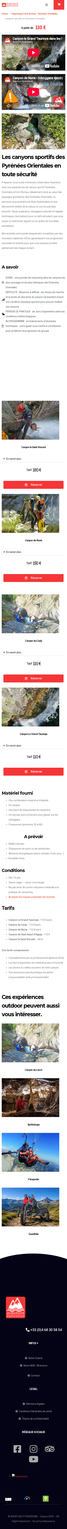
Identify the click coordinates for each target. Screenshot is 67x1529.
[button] (46, 5)
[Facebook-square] (17, 1449)
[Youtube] (33, 1459)
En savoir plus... (14, 458)
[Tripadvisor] (49, 1449)
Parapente (33, 1179)
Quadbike (33, 1234)
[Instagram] (33, 1449)
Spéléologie (33, 1124)
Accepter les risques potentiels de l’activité (32, 897)
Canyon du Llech (33, 1069)
